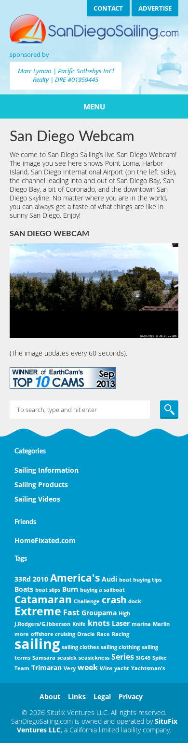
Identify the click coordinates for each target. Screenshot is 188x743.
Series (122, 656)
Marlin (161, 624)
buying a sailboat (102, 589)
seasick (67, 657)
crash (114, 599)
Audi (109, 579)
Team (21, 668)
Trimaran (46, 667)
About (50, 696)
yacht (121, 668)
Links (77, 696)
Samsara (43, 657)
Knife (79, 624)
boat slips (47, 589)
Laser (121, 623)
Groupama (99, 612)
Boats (23, 589)
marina (141, 624)
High (124, 613)
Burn (70, 589)
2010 (40, 579)
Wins (106, 668)
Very (70, 668)
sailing (37, 643)
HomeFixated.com (45, 540)
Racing (120, 634)
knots (99, 623)
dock (134, 601)
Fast (71, 612)
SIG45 (143, 657)
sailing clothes (80, 647)
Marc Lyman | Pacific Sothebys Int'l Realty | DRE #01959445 (66, 75)
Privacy (131, 696)
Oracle (86, 634)
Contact (108, 8)
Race (103, 634)
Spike (159, 657)
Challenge (87, 601)
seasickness (94, 657)
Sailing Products (41, 484)
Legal (102, 696)
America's (75, 577)
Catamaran (43, 599)
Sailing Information (46, 470)
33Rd (22, 579)
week (88, 667)
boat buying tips (140, 579)
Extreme (37, 611)
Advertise (155, 8)
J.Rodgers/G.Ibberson (42, 624)
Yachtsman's (148, 668)
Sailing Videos (37, 499)
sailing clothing (120, 647)
